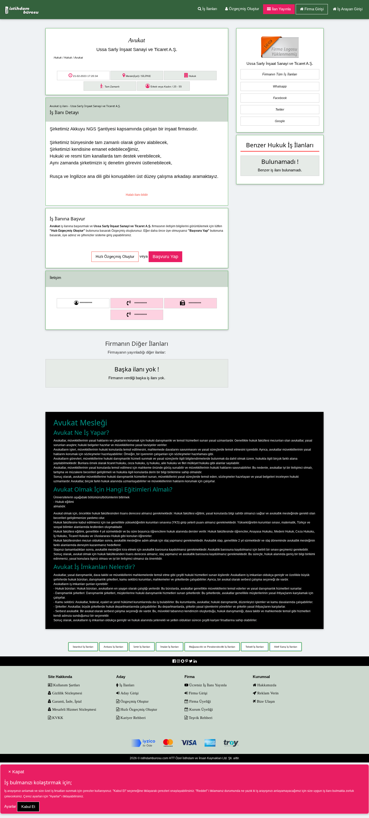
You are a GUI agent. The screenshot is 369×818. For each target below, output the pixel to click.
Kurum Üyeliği (200, 709)
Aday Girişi (129, 693)
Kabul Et (28, 806)
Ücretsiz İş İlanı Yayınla (207, 685)
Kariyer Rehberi (132, 717)
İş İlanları (209, 9)
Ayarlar (10, 806)
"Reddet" (202, 791)
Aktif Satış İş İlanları (285, 646)
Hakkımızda (266, 685)
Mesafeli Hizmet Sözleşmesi (73, 709)
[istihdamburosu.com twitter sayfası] (191, 661)
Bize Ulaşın (265, 701)
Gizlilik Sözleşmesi (66, 693)
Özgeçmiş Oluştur (243, 9)
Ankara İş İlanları (113, 646)
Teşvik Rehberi (200, 717)
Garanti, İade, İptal (66, 701)
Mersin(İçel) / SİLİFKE (138, 76)
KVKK (57, 717)
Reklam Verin (267, 693)
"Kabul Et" (119, 791)
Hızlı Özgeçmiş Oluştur (138, 709)
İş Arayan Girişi (349, 9)
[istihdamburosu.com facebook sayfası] (174, 661)
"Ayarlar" (55, 796)
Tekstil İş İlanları (254, 646)
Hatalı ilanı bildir (137, 195)
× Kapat (16, 771)
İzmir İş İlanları (142, 646)
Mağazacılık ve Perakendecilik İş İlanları (212, 646)
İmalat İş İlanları (169, 646)
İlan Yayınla (281, 9)
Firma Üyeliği (199, 701)
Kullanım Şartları (66, 685)
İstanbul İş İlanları (83, 646)
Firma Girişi (314, 9)
